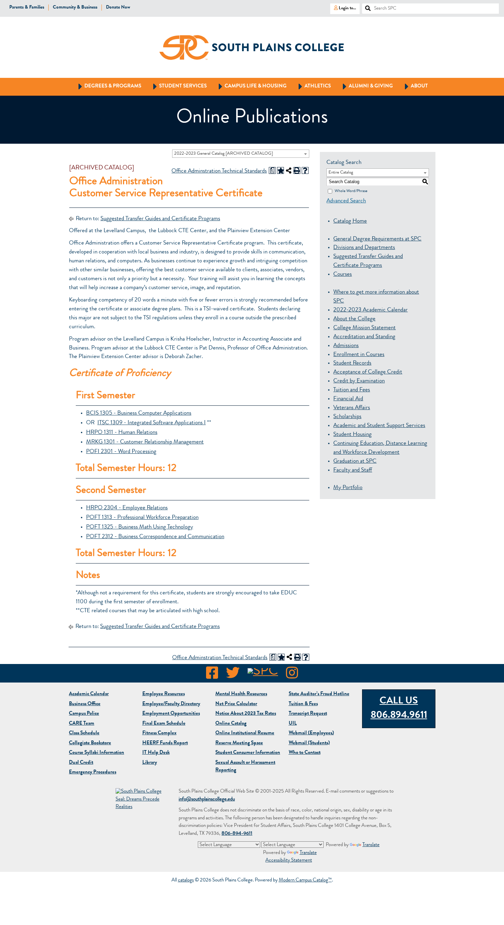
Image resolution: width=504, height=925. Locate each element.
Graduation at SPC (354, 461)
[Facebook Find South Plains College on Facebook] (212, 675)
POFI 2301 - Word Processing (121, 452)
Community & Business (75, 7)
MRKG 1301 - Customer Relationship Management (145, 442)
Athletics (311, 86)
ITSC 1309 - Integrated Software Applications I (151, 423)
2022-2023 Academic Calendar (370, 310)
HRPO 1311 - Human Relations (121, 433)
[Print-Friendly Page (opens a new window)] (296, 170)
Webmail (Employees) (311, 733)
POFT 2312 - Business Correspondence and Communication (155, 537)
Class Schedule (84, 733)
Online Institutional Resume (244, 733)
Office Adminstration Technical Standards (219, 171)
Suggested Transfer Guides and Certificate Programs (160, 219)
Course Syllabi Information (96, 753)
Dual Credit (81, 763)
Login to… (343, 8)
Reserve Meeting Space (239, 743)
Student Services (177, 86)
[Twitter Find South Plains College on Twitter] (233, 675)
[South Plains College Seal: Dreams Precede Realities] (140, 800)
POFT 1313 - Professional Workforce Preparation (142, 518)
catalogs (186, 880)
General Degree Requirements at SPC (377, 239)
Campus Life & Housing (249, 86)
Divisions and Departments (364, 248)
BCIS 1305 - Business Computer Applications (138, 413)
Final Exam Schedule (163, 723)
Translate (371, 845)
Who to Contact (305, 753)
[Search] (365, 6)
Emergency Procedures (92, 772)
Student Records (352, 363)
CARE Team (81, 723)
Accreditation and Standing (364, 337)
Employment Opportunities (171, 713)
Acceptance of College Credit (367, 372)
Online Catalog (231, 723)
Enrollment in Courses (358, 355)
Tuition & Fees (303, 704)
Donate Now (118, 7)
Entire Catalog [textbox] (340, 172)
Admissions (346, 346)
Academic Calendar (89, 694)
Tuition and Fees (351, 390)
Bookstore (90, 743)
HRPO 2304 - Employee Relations (127, 508)
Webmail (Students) (309, 743)
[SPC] (263, 675)
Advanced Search (346, 201)
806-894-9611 (236, 834)
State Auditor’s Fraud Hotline (319, 694)
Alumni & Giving (364, 86)
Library (149, 763)
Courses (342, 274)
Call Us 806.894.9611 (399, 709)
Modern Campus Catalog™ (305, 880)
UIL (293, 723)
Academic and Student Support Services (379, 426)
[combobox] (240, 154)
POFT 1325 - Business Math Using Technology (139, 527)
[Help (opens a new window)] (305, 170)
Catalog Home (350, 221)
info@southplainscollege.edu (207, 799)
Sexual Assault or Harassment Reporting (245, 766)
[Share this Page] (288, 170)
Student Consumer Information (247, 753)
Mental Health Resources (241, 694)
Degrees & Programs (106, 86)
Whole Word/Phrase (351, 191)
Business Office (84, 704)
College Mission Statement (364, 328)
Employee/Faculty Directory (171, 704)
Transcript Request (308, 713)
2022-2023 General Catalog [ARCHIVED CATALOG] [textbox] (223, 154)
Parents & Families (26, 7)
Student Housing (352, 435)
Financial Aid (348, 399)
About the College (354, 319)
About (413, 86)
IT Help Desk (156, 753)
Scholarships (347, 417)
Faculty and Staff (352, 470)
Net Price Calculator (236, 704)
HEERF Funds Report (165, 743)
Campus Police (84, 713)
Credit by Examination (359, 381)
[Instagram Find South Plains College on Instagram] (292, 675)
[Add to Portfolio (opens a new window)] (280, 170)
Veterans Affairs (351, 408)
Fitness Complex (159, 733)
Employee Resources (163, 694)
